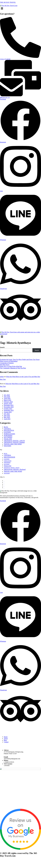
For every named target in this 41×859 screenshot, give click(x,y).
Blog (5, 740)
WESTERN (7, 446)
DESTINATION (9, 430)
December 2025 (8, 405)
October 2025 (8, 408)
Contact (6, 742)
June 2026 (7, 396)
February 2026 (8, 402)
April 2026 (7, 398)
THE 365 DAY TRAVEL (8, 2)
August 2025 (8, 412)
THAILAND (8, 439)
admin (2, 376)
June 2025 (7, 415)
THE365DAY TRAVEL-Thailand (14, 442)
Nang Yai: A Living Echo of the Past (11, 366)
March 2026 (7, 400)
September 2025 (9, 410)
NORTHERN (8, 435)
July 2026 (7, 395)
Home (6, 737)
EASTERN (7, 432)
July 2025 (7, 414)
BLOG (6, 427)
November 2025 (9, 407)
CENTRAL (7, 429)
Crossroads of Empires (7, 363)
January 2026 (8, 403)
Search (2, 347)
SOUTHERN (8, 437)
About (6, 738)
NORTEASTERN (9, 434)
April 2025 (7, 419)
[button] (20, 8)
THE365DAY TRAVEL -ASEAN (14, 440)
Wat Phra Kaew (5, 364)
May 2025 (7, 417)
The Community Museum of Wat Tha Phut (13, 368)
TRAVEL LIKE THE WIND (13, 444)
